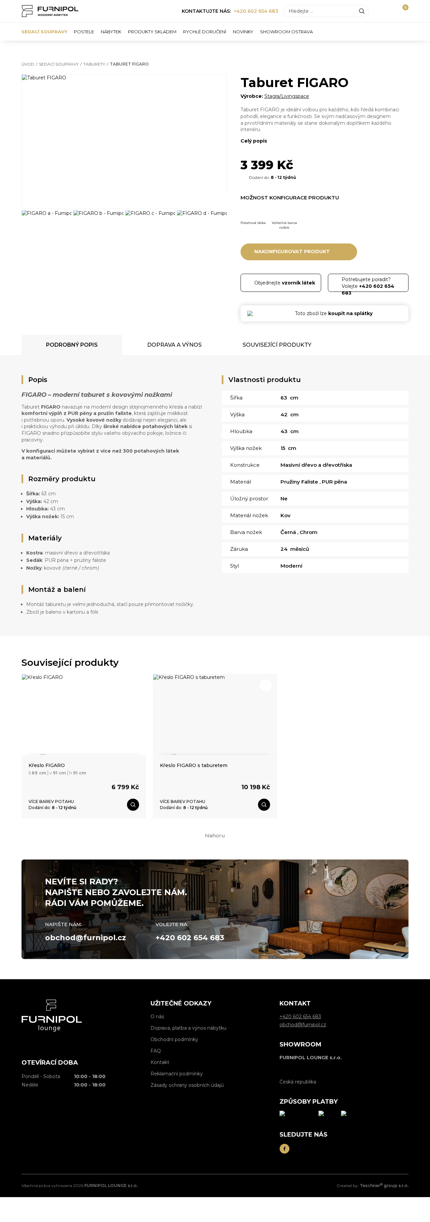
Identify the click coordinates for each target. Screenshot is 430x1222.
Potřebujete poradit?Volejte (368, 284)
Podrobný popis (72, 345)
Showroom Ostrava (286, 31)
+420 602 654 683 (256, 11)
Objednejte (284, 283)
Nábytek (111, 31)
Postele (84, 31)
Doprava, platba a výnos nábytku (188, 1028)
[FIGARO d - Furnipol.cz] (202, 226)
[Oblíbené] (390, 11)
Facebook (285, 1149)
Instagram (300, 1149)
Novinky (243, 31)
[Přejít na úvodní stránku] (50, 11)
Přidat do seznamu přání (216, 85)
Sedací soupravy (44, 31)
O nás (157, 1017)
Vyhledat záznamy (362, 11)
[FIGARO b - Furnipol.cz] (98, 226)
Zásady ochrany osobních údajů (187, 1085)
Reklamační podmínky (176, 1074)
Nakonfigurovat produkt (292, 252)
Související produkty (277, 345)
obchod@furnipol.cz (85, 937)
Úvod (28, 64)
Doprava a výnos (174, 345)
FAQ (155, 1051)
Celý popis (254, 141)
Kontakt (159, 1062)
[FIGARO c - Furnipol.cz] (150, 226)
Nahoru (215, 835)
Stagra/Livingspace (286, 96)
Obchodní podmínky (174, 1039)
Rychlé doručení (204, 31)
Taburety (94, 64)
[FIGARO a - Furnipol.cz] (47, 226)
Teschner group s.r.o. (384, 1185)
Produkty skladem (152, 31)
